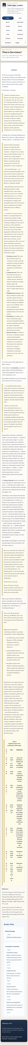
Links (7, 34)
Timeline (8, 26)
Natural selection (11, 986)
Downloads (20, 38)
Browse (8, 22)
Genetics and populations (13, 1002)
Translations (8, 42)
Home (7, 18)
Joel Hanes (14, 70)
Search (8, 30)
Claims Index (20, 22)
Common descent (11, 970)
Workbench (20, 34)
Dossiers (20, 26)
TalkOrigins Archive (15, 5)
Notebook (8, 38)
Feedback (20, 30)
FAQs (20, 18)
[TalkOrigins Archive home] (4, 5)
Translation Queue (12, 1038)
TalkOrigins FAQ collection (14, 937)
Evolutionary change (12, 952)
